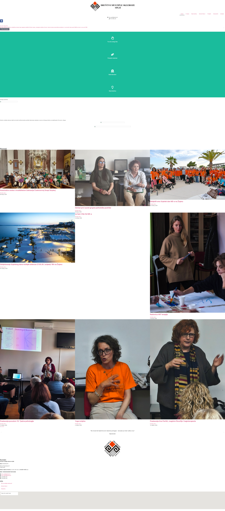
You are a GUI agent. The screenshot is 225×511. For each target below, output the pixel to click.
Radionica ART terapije (159, 314)
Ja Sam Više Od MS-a (83, 214)
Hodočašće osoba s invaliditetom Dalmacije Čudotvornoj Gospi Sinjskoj (28, 190)
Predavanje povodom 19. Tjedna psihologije (17, 421)
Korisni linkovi (202, 13)
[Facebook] (1, 20)
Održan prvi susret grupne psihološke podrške (93, 208)
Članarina (3, 488)
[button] (1, 27)
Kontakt (222, 13)
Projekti (209, 13)
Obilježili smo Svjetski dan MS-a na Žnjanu (166, 201)
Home (182, 13)
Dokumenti (215, 13)
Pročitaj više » (3, 193)
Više (112, 39)
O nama (187, 13)
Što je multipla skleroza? (6, 483)
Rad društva (194, 13)
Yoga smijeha (80, 421)
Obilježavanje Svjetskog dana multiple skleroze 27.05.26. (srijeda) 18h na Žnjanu (31, 264)
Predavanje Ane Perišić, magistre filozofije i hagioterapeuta (173, 421)
